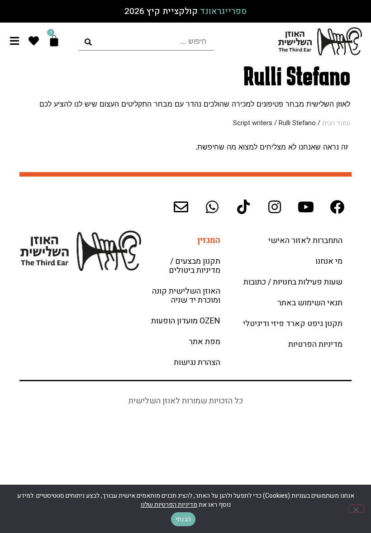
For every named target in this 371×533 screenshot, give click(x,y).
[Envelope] (180, 206)
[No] (356, 509)
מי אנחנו (328, 261)
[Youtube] (305, 206)
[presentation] (146, 41)
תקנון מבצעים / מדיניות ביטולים (194, 265)
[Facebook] (337, 206)
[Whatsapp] (212, 206)
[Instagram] (274, 206)
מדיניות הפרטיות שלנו (169, 505)
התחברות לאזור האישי (305, 240)
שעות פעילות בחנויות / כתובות (292, 282)
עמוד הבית (336, 123)
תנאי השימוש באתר (309, 303)
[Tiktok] (243, 206)
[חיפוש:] (146, 41)
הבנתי (183, 519)
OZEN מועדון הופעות (185, 321)
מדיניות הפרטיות (315, 344)
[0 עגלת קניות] (54, 41)
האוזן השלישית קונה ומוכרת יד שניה (186, 295)
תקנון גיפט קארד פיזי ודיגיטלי (292, 324)
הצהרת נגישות (197, 362)
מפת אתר (204, 342)
